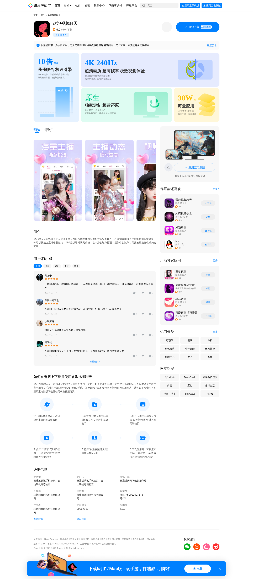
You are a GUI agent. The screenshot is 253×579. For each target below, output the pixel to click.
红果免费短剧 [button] (210, 377)
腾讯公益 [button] (95, 539)
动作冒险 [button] (190, 348)
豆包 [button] (189, 385)
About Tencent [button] (51, 539)
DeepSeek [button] (190, 377)
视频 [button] (189, 340)
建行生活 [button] (210, 385)
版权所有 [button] (105, 539)
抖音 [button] (169, 385)
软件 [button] (43, 15)
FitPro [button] (210, 393)
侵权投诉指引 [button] (138, 539)
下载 (209, 203)
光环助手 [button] (170, 377)
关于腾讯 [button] (38, 539)
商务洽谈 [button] (74, 539)
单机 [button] (210, 340)
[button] (39, 5)
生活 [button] (189, 356)
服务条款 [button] (64, 539)
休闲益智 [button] (210, 348)
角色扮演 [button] (170, 348)
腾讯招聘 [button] (85, 539)
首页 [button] (36, 15)
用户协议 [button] (151, 539)
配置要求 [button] (212, 45)
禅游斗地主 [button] (170, 393)
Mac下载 (200, 26)
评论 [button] (48, 129)
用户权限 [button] (116, 539)
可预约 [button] (169, 340)
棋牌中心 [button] (170, 356)
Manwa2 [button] (190, 393)
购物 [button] (210, 356)
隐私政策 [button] (81, 519)
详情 (208, 217)
